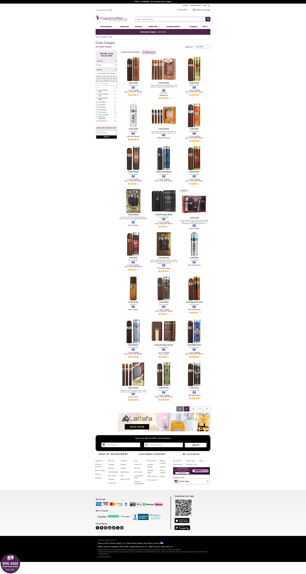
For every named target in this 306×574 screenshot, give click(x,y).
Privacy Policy (115, 543)
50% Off (111, 461)
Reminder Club (191, 464)
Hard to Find (125, 479)
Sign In (185, 5)
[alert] (183, 9)
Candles (123, 468)
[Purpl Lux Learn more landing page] (191, 472)
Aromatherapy (113, 472)
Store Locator (152, 480)
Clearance (111, 479)
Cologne (104, 37)
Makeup (138, 27)
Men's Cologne (100, 470)
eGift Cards (138, 472)
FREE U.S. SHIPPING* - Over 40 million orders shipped (153, 2)
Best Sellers (112, 476)
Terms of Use (103, 543)
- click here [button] (153, 32)
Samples (111, 464)
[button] (102, 76)
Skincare (124, 27)
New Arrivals (125, 472)
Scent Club (112, 483)
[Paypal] (126, 504)
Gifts (205, 27)
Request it (164, 95)
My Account (177, 461)
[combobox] (173, 19)
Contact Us (138, 464)
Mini (122, 476)
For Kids (123, 461)
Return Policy (152, 461)
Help (204, 5)
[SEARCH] (207, 19)
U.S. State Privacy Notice (132, 543)
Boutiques (98, 478)
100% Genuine (152, 476)
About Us (137, 468)
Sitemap (162, 467)
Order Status (195, 5)
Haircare (153, 27)
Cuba (150, 52)
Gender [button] (100, 61)
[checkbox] (106, 65)
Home (98, 37)
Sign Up (106, 137)
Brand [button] (99, 70)
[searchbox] (170, 19)
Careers (162, 476)
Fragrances (106, 27)
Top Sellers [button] (200, 47)
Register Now (177, 464)
